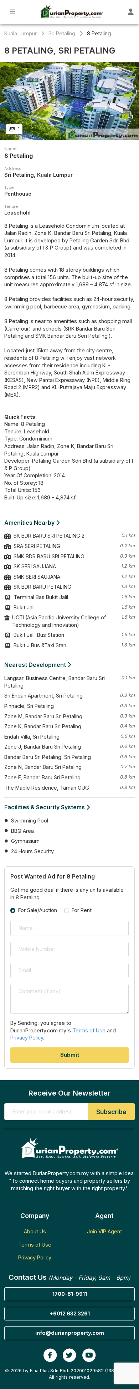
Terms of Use (88, 1030)
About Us (35, 1231)
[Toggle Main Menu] (12, 12)
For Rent (82, 910)
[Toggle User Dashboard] (131, 12)
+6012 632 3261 (70, 1313)
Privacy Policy (26, 1038)
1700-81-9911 (69, 1294)
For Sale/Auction (37, 910)
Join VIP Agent (104, 1231)
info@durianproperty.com (69, 1333)
